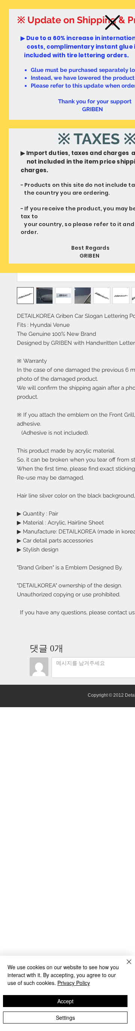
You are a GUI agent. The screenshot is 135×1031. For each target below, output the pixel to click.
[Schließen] (125, 966)
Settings (65, 1017)
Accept (65, 1001)
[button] (112, 22)
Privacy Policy (73, 982)
